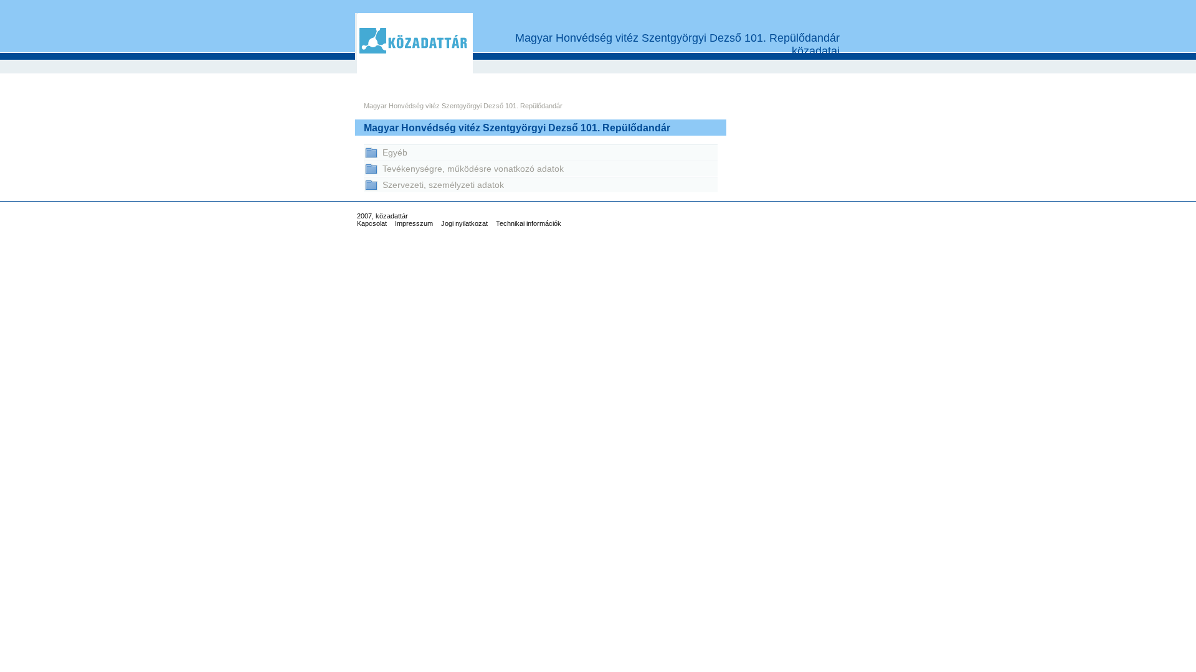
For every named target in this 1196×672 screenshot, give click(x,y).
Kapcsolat (372, 223)
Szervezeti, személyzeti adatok (443, 185)
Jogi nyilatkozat (464, 223)
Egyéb (394, 152)
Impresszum (414, 223)
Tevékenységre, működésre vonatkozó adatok (473, 169)
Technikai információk (528, 223)
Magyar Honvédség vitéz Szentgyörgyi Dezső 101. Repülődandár (463, 106)
